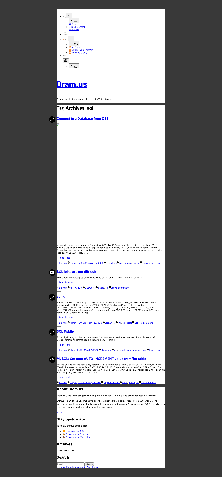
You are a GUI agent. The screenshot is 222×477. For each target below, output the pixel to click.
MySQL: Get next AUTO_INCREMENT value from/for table (101, 359)
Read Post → (66, 257)
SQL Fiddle (65, 331)
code (124, 382)
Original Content (77, 27)
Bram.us (72, 84)
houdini (127, 263)
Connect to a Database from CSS (82, 118)
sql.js (61, 296)
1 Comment (155, 350)
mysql (129, 350)
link (134, 263)
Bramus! (63, 263)
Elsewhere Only (79, 52)
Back (76, 67)
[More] (66, 60)
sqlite (129, 322)
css (121, 263)
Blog (64, 17)
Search (65, 55)
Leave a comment (151, 263)
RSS (66, 39)
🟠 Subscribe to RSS (73, 431)
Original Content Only (82, 50)
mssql (121, 350)
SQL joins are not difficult (76, 272)
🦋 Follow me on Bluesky (75, 434)
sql (138, 263)
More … (60, 412)
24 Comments (148, 382)
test (139, 350)
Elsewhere (74, 29)
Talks (65, 32)
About (65, 35)
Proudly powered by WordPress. (82, 467)
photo (101, 287)
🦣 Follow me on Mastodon (76, 437)
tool (144, 350)
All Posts (73, 24)
